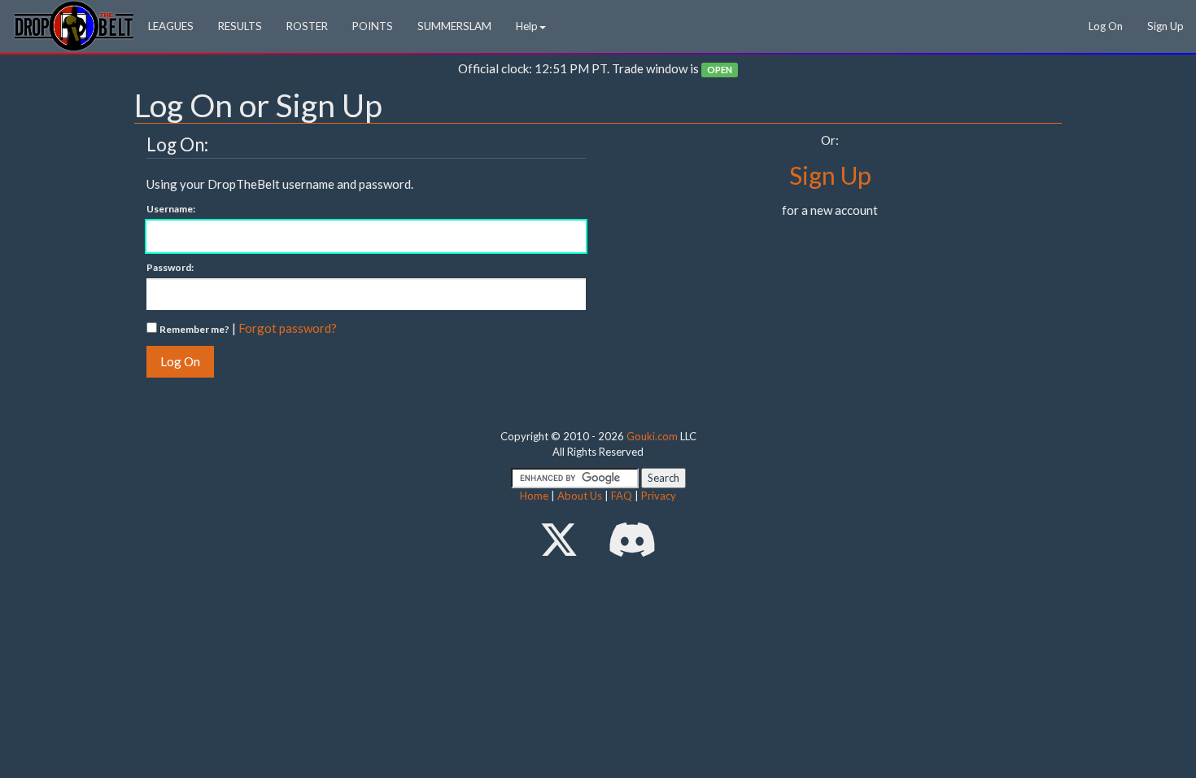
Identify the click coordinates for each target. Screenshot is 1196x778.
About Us (579, 495)
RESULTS (240, 26)
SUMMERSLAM (454, 26)
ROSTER (307, 26)
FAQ (621, 495)
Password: (170, 267)
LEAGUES (171, 26)
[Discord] (632, 539)
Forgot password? (287, 328)
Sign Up (1165, 26)
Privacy (658, 495)
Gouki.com (652, 436)
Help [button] (527, 26)
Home (534, 495)
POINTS (372, 26)
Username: (170, 209)
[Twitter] (558, 539)
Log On (1106, 26)
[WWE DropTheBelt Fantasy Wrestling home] (74, 25)
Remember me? (194, 329)
